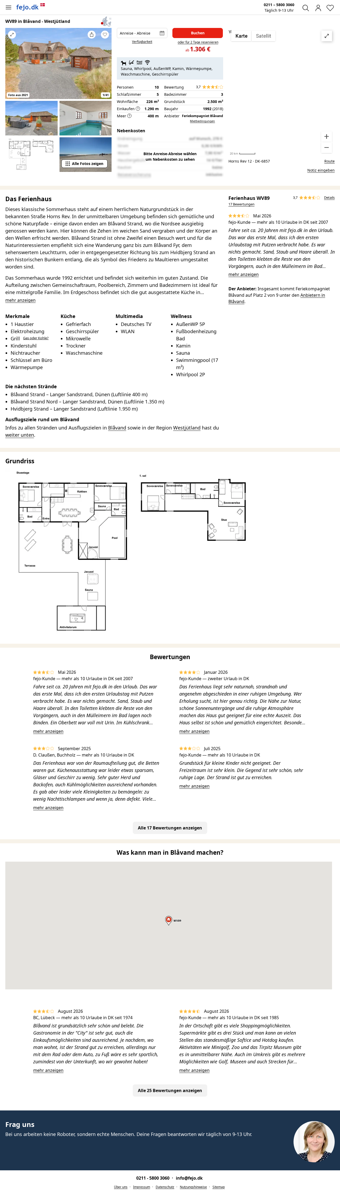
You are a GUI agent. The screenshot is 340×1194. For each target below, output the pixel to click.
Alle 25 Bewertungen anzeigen (170, 1090)
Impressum (141, 1187)
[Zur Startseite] (30, 7)
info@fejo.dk (189, 1178)
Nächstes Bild (105, 67)
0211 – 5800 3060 (279, 4)
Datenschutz (165, 1187)
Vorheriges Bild (12, 67)
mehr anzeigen (243, 274)
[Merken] (105, 35)
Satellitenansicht (281, 92)
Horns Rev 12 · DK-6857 (249, 161)
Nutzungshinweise (193, 1187)
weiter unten (19, 435)
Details (329, 197)
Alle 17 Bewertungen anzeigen (170, 828)
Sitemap (218, 1187)
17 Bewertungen (241, 204)
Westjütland (187, 427)
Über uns (121, 1187)
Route (329, 161)
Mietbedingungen (202, 121)
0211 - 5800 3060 (153, 1178)
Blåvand (117, 427)
